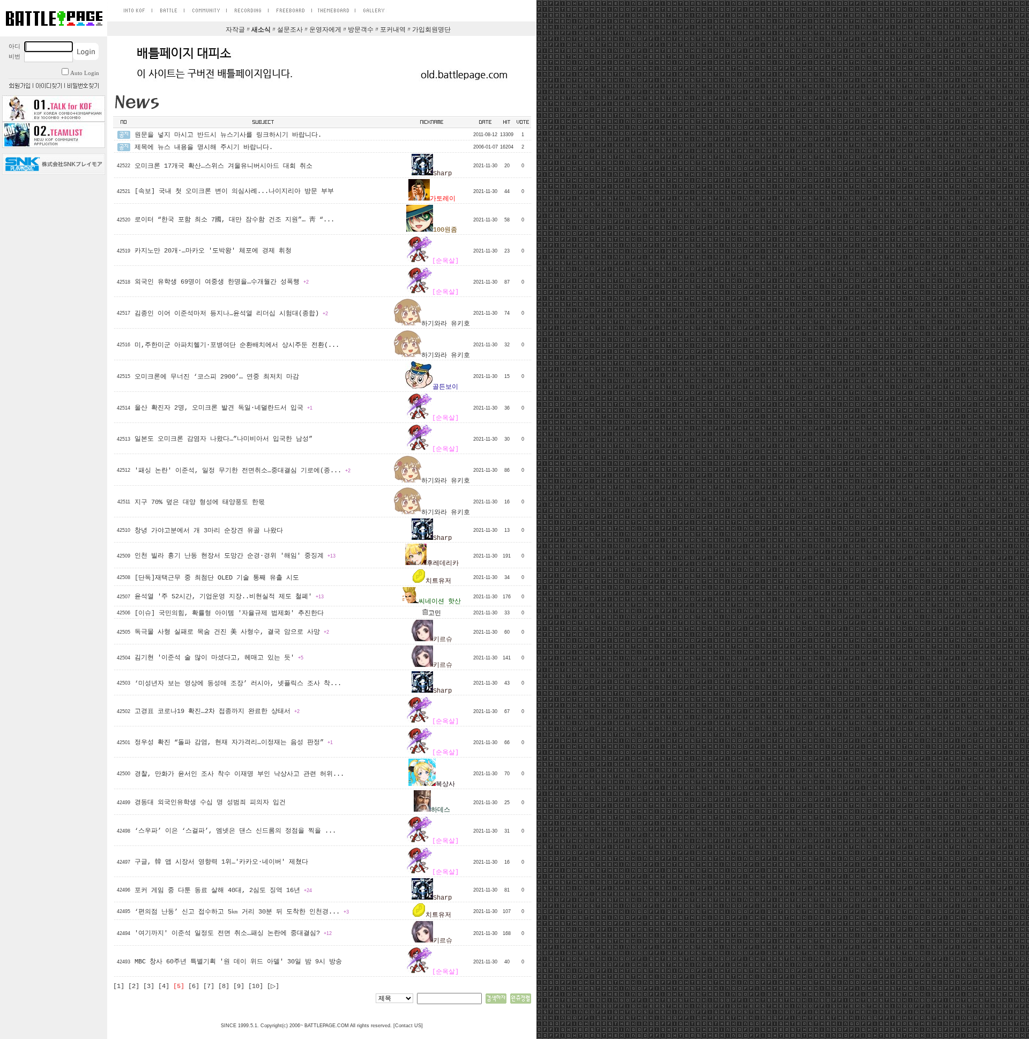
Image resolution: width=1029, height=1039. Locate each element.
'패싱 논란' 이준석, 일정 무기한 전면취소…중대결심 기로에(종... (243, 470)
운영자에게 (325, 30)
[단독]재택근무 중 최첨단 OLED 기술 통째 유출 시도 (217, 578)
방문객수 (361, 30)
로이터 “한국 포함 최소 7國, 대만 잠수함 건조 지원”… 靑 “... (234, 220)
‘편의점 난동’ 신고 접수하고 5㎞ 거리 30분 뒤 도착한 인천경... (242, 912)
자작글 (235, 30)
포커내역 (393, 30)
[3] (148, 986)
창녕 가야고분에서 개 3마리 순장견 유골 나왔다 (209, 531)
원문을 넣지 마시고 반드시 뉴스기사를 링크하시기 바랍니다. (228, 135)
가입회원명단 (431, 30)
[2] (133, 986)
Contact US (408, 1025)
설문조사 (290, 30)
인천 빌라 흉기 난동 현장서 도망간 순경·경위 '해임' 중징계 (235, 556)
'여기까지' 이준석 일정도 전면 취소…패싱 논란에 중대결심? (233, 933)
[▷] (273, 986)
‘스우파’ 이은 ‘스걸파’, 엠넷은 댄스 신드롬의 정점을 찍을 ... (235, 831)
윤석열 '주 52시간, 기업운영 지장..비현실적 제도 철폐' (229, 596)
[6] (193, 986)
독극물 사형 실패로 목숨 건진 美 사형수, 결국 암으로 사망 (232, 632)
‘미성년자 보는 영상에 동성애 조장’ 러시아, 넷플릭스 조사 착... (238, 683)
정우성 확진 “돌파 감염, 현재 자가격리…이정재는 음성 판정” (234, 742)
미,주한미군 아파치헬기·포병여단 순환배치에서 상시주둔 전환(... (237, 345)
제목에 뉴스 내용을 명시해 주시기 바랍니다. (204, 147)
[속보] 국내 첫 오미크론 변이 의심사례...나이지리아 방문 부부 (234, 191)
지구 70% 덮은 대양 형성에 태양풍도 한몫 (200, 502)
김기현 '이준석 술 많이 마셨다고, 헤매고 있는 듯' (219, 658)
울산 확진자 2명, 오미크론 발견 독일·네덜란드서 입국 (223, 408)
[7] (208, 986)
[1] (118, 986)
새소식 (261, 30)
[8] (223, 986)
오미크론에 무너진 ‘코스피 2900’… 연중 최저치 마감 (217, 377)
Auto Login (84, 73)
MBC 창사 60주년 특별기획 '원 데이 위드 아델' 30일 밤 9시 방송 (238, 962)
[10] (255, 986)
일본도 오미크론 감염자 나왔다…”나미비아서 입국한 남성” (223, 439)
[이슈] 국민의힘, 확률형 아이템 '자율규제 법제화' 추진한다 (229, 613)
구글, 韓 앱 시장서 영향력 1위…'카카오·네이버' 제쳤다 (221, 862)
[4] (163, 986)
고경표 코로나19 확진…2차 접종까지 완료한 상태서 (217, 711)
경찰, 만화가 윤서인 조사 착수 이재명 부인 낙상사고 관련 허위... (239, 774)
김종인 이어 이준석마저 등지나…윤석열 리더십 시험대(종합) (231, 313)
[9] (238, 986)
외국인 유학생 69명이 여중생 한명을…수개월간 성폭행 (222, 282)
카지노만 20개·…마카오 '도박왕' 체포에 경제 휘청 (213, 251)
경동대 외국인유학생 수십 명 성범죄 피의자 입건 (210, 802)
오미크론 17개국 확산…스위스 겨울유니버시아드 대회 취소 (223, 166)
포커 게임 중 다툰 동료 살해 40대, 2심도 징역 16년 (223, 890)
